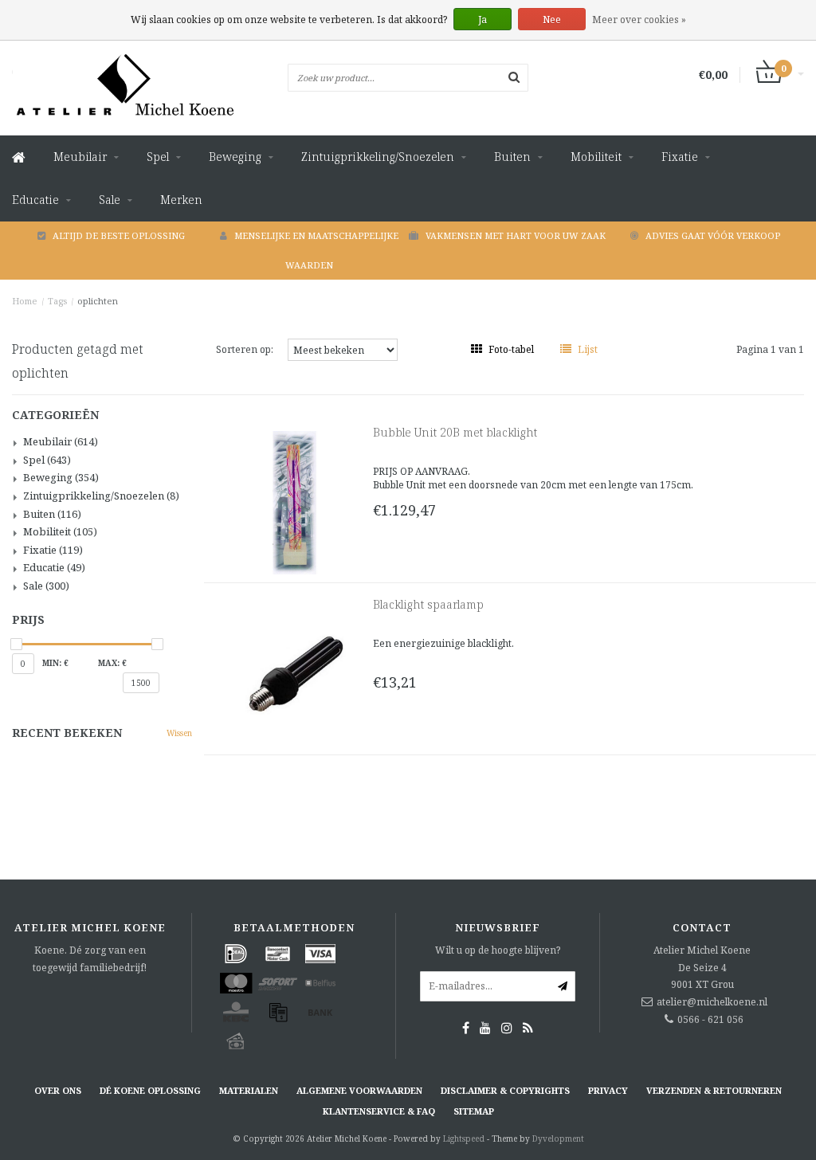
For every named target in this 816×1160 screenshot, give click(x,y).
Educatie (35, 199)
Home (24, 301)
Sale (109, 199)
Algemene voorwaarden (359, 1090)
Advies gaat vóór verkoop (712, 235)
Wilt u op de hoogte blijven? (497, 950)
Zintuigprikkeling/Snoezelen (377, 156)
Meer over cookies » (639, 19)
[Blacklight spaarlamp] (294, 673)
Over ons (57, 1090)
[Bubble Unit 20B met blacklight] (294, 501)
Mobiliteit (596, 156)
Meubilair (80, 156)
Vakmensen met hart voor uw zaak (516, 235)
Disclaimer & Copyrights (505, 1090)
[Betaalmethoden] (236, 954)
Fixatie (679, 156)
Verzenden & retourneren (714, 1090)
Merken (181, 199)
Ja (482, 19)
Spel (158, 156)
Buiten (512, 156)
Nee (552, 19)
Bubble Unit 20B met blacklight (455, 432)
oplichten (97, 301)
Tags (57, 301)
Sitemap (473, 1111)
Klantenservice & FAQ (379, 1111)
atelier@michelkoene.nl (712, 1002)
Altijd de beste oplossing (119, 235)
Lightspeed (463, 1138)
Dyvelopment (558, 1138)
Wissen (179, 733)
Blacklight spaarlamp (428, 604)
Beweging (235, 156)
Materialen (248, 1090)
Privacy (608, 1090)
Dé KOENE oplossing (150, 1090)
